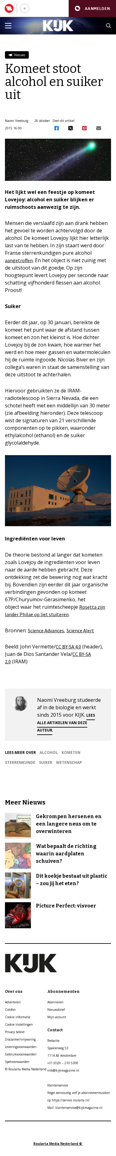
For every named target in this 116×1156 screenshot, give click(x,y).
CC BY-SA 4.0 (68, 646)
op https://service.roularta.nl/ (68, 1100)
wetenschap (69, 762)
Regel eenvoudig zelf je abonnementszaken (78, 1093)
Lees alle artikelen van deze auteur (66, 723)
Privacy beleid (14, 1032)
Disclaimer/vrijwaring (20, 1039)
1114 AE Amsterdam (61, 1055)
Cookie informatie (17, 1017)
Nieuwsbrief (56, 1009)
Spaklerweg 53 (57, 1048)
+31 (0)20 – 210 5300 (62, 1063)
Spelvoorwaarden (17, 1062)
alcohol (49, 752)
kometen (71, 752)
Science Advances (46, 630)
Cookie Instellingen (19, 1024)
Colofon (10, 1009)
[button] (92, 8)
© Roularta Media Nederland (25, 1069)
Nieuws (19, 55)
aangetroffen (19, 260)
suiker (45, 762)
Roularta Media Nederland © (58, 1143)
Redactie (53, 1040)
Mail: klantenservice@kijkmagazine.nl (74, 1107)
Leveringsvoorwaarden (21, 1047)
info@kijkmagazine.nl (63, 1070)
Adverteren (13, 1002)
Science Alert (80, 630)
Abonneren (55, 1002)
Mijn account (56, 1017)
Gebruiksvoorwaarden (21, 1054)
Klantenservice (57, 1085)
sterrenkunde (20, 762)
